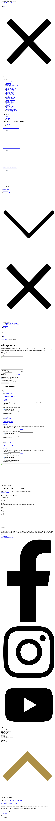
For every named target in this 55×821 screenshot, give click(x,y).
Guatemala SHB (10, 94)
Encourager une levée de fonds (13, 323)
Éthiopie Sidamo (10, 93)
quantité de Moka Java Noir (14, 455)
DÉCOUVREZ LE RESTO (7, 2)
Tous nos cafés (9, 81)
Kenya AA (8, 96)
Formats (3, 373)
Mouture (3, 374)
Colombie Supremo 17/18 (12, 85)
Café (4, 6)
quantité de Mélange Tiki (13, 431)
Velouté (8, 119)
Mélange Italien (9, 101)
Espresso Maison (10, 89)
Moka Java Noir (10, 106)
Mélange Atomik (10, 98)
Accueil (2, 339)
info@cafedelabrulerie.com (7, 537)
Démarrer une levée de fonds (12, 324)
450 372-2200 (4, 536)
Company (3, 503)
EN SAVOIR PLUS (5, 492)
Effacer (18, 374)
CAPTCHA (3, 526)
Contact (5, 327)
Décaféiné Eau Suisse (11, 88)
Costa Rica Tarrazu (10, 87)
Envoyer (3, 527)
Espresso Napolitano (11, 90)
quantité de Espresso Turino (14, 407)
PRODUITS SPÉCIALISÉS (10, 168)
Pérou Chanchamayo (11, 109)
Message (3, 513)
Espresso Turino (10, 92)
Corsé (7, 116)
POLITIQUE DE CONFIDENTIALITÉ (12, 800)
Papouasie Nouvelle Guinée (12, 107)
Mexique (8, 105)
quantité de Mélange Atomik (11, 377)
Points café (5, 326)
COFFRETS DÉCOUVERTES (11, 128)
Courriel (3, 510)
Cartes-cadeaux (6, 189)
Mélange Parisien (10, 102)
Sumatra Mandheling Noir (12, 110)
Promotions (8, 83)
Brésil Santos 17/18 (10, 84)
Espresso (8, 118)
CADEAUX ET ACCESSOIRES (11, 148)
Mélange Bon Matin (10, 100)
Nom (2, 507)
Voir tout (8, 124)
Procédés (5, 191)
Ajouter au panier (4, 383)
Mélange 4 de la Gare (11, 97)
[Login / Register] (5, 332)
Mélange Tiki (9, 104)
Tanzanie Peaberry (10, 111)
